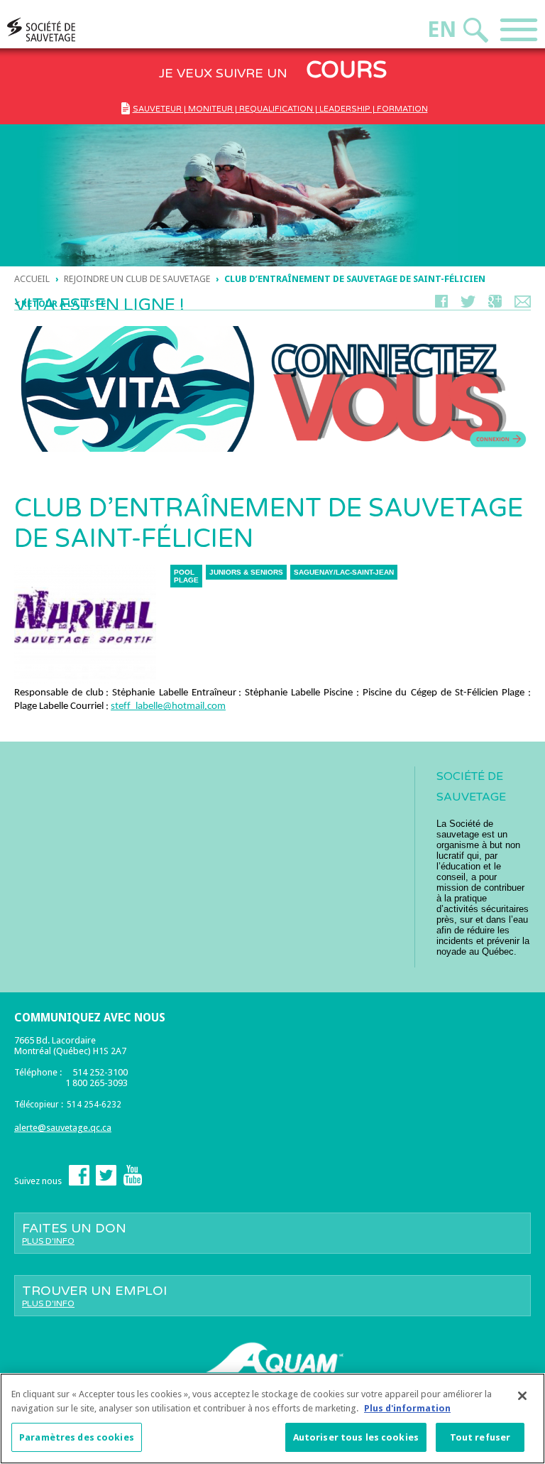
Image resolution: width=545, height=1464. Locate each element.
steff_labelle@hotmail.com (168, 706)
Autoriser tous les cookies (356, 1437)
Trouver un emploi (94, 1295)
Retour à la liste (63, 303)
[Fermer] (522, 1395)
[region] (272, 1418)
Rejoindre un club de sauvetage (137, 278)
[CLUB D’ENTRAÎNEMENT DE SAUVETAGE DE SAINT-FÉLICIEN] (85, 681)
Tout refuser (480, 1437)
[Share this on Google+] (495, 304)
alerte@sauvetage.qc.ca (62, 1127)
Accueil (32, 278)
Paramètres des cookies (76, 1437)
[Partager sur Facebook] (441, 304)
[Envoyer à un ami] (522, 304)
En (441, 29)
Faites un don (74, 1233)
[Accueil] (68, 29)
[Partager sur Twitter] (468, 304)
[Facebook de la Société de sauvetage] (79, 1182)
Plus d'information (407, 1408)
